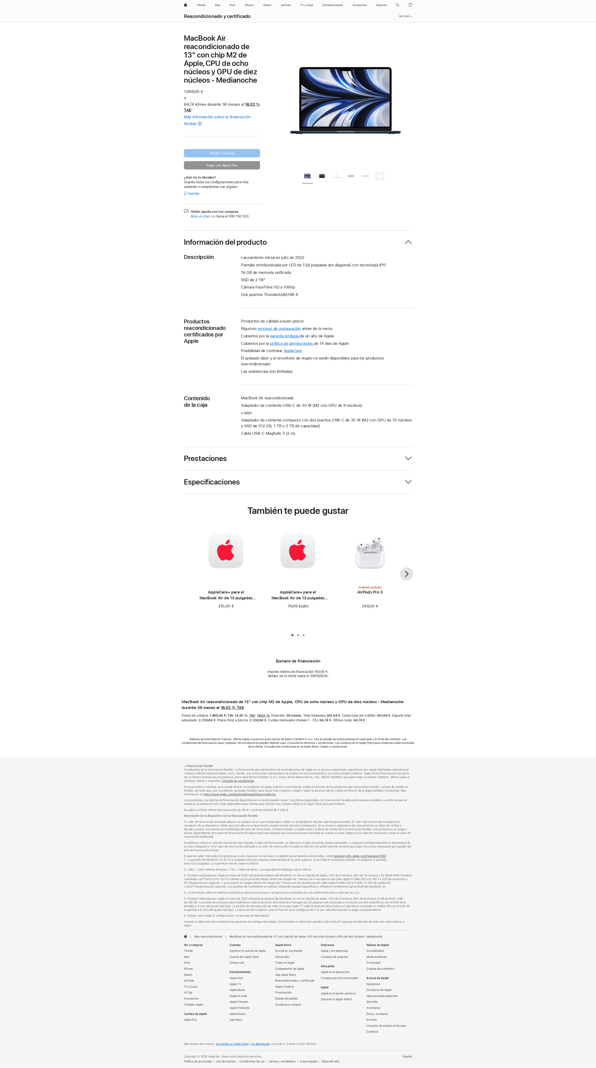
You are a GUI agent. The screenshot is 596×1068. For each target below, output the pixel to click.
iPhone (188, 968)
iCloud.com (237, 962)
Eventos (371, 1019)
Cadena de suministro (380, 968)
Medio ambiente (376, 957)
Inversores (373, 1008)
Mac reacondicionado (208, 936)
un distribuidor (261, 1044)
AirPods (189, 980)
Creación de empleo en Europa (386, 1025)
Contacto (372, 1031)
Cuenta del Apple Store (244, 957)
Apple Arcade (238, 996)
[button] (397, 5)
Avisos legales (309, 1061)
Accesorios (191, 998)
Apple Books (238, 1014)
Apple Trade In (284, 986)
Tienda (188, 951)
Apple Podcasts (239, 1008)
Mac (187, 957)
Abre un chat (202, 216)
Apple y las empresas (334, 951)
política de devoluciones (292, 343)
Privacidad (373, 962)
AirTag (188, 992)
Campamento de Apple (289, 968)
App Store (236, 1019)
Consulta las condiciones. (238, 781)
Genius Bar (282, 957)
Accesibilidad (374, 951)
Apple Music (237, 990)
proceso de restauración (279, 328)
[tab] (307, 177)
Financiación (283, 992)
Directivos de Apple (379, 990)
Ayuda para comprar (288, 1004)
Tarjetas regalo (193, 1004)
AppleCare (293, 350)
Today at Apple (284, 962)
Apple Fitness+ (239, 1002)
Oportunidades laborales (382, 996)
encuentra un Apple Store (232, 1044)
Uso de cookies (225, 1061)
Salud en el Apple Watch (336, 999)
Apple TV (235, 984)
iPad (187, 962)
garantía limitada (285, 336)
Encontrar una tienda (288, 951)
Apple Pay (190, 1019)
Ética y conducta (377, 1014)
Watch (188, 974)
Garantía (372, 1002)
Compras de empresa (334, 957)
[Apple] (185, 936)
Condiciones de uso (252, 1061)
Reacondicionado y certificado (217, 16)
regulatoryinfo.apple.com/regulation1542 (359, 856)
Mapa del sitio (330, 1061)
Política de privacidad (198, 1061)
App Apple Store (285, 974)
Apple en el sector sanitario (338, 993)
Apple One (236, 978)
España (407, 1056)
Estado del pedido (286, 998)
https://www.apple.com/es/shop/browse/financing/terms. (240, 794)
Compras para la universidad (339, 978)
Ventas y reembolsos (282, 1061)
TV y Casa (190, 986)
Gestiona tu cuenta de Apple (248, 951)
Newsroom (373, 984)
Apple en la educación (335, 972)
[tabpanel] (345, 100)
